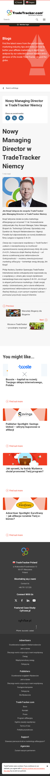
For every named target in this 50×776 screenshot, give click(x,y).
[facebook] (22, 600)
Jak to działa (25, 649)
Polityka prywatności (25, 730)
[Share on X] (14, 118)
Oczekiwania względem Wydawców (25, 676)
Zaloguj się (25, 664)
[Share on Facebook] (7, 118)
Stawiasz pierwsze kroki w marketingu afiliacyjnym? (25, 741)
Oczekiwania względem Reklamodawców (25, 645)
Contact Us (25, 584)
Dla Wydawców (25, 695)
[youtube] (34, 600)
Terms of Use (25, 726)
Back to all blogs (12, 88)
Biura (25, 707)
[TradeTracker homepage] (25, 12)
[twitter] (15, 600)
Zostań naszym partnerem (25, 750)
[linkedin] (28, 600)
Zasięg (25, 656)
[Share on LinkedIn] (21, 118)
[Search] (37, 19)
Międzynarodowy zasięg (25, 660)
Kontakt (25, 710)
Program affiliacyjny (25, 718)
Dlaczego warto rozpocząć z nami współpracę (25, 652)
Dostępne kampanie (25, 687)
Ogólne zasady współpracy (25, 722)
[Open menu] (44, 19)
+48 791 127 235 (25, 587)
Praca (25, 714)
